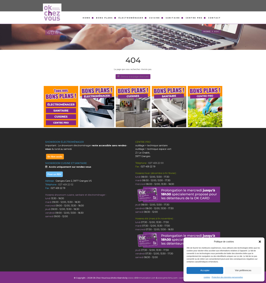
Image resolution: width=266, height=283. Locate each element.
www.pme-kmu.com (167, 278)
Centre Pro (194, 18)
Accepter (205, 270)
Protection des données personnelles (227, 277)
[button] (259, 241)
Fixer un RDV (54, 174)
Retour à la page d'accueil (135, 76)
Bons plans (104, 18)
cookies (207, 277)
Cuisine (154, 18)
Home (86, 18)
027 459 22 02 (65, 184)
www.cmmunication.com (142, 278)
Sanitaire (173, 18)
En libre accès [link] (55, 156)
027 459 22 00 (156, 163)
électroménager (131, 18)
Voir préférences (243, 270)
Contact (214, 18)
